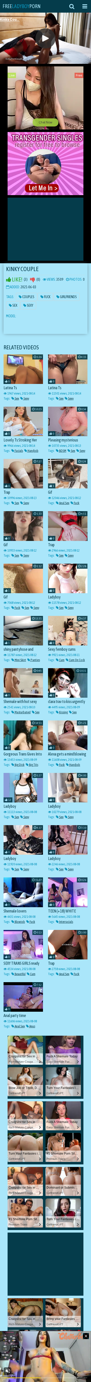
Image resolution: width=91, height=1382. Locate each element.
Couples (28, 297)
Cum (61, 660)
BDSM (62, 451)
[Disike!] (32, 279)
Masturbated (22, 712)
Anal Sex (64, 503)
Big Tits (33, 765)
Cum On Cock (77, 660)
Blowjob (19, 922)
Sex (14, 305)
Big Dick (19, 765)
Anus (32, 1026)
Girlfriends (68, 297)
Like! (16, 279)
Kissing (63, 712)
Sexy (29, 305)
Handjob (32, 451)
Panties (35, 660)
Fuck (46, 297)
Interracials (66, 922)
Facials (18, 451)
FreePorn (21, 6)
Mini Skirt (20, 660)
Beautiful (20, 974)
